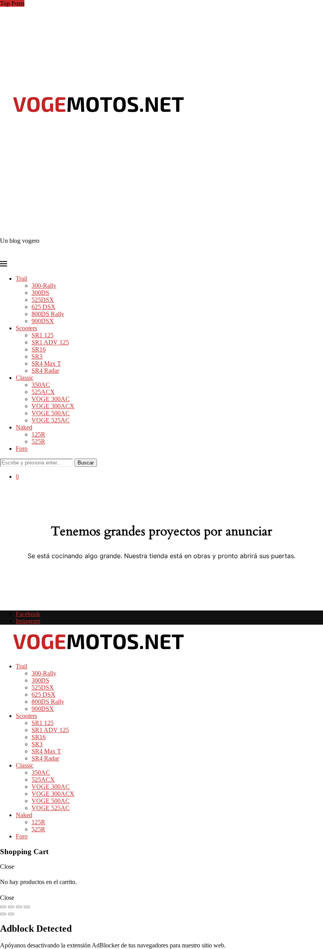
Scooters (26, 328)
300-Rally (44, 285)
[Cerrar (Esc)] (27, 907)
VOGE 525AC (51, 420)
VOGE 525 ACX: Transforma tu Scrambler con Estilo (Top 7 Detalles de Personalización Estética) (123, 24)
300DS (40, 292)
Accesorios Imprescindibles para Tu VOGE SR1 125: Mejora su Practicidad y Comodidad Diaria (120, 31)
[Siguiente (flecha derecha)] (11, 914)
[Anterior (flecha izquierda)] (3, 914)
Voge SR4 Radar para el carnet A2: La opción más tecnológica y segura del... (96, 67)
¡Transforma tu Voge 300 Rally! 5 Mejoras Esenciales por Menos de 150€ (91, 53)
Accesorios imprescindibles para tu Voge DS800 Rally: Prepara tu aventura (93, 17)
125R (38, 434)
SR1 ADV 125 (50, 342)
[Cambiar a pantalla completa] (11, 907)
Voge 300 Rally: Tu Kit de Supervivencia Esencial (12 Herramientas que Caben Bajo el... (111, 38)
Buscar (86, 463)
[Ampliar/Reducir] (3, 907)
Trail (21, 278)
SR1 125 (43, 335)
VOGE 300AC (51, 399)
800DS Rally (48, 314)
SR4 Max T (46, 363)
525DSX (43, 299)
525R (38, 441)
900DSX (43, 321)
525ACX (43, 391)
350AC (41, 384)
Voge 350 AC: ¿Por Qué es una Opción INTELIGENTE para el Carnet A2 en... (99, 3)
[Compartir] (19, 907)
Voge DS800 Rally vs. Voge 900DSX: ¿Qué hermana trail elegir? (81, 60)
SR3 (37, 356)
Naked (24, 427)
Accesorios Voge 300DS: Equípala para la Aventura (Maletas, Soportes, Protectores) (104, 46)
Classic (24, 377)
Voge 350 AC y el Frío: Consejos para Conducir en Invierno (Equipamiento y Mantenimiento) (117, 10)
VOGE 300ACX (53, 406)
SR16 (39, 349)
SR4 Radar (45, 370)
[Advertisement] (161, 178)
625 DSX (44, 306)
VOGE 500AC (51, 413)
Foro (22, 448)
